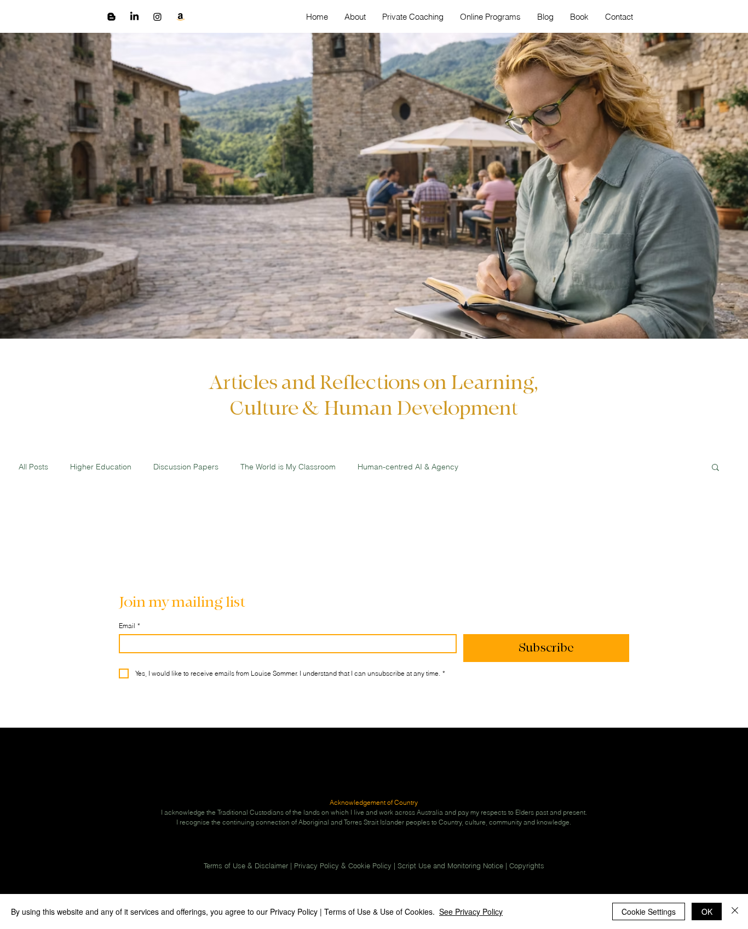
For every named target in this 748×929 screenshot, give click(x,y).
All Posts (33, 467)
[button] (715, 468)
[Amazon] (180, 16)
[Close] (734, 911)
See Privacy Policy (471, 911)
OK (706, 911)
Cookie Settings (649, 911)
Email (129, 626)
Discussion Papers (185, 467)
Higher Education (100, 467)
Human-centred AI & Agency (408, 467)
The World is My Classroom (288, 467)
